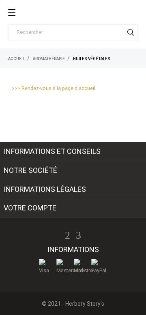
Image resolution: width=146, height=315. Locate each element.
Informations (73, 249)
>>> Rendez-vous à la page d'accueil (53, 88)
